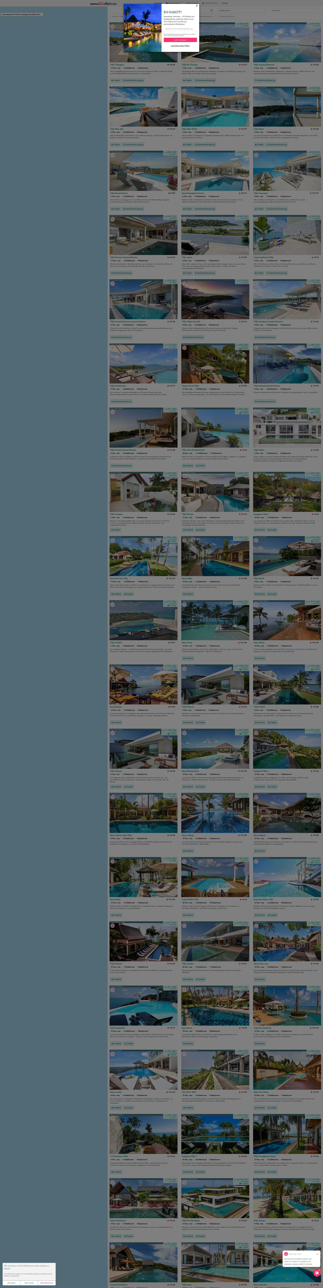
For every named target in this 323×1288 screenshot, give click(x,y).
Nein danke (29, 1283)
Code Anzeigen (180, 40)
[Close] (197, 6)
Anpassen (11, 1283)
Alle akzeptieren (46, 1283)
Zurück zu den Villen (180, 45)
